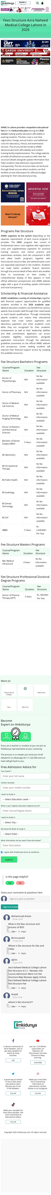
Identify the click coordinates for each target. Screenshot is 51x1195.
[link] (22, 3)
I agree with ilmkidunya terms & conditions (21, 852)
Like (13, 1060)
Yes (10, 883)
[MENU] (48, 3)
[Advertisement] (25, 93)
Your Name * (6, 771)
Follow (13, 1093)
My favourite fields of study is (13, 829)
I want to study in (8, 794)
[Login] (42, 3)
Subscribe (38, 1063)
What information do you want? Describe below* (21, 840)
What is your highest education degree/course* (20, 806)
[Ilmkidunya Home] (7, 3)
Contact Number (8, 783)
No (20, 883)
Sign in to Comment (10, 907)
